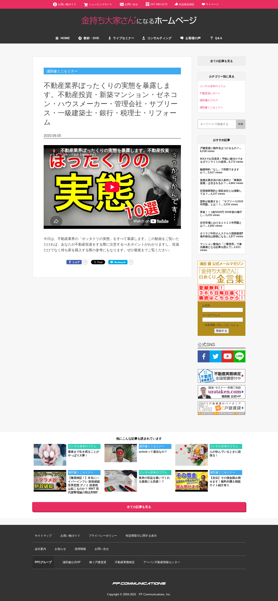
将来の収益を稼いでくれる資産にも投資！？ (154, 479)
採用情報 (80, 549)
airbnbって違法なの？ (153, 451)
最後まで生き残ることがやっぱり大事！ (83, 453)
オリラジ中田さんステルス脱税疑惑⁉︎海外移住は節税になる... (221, 235)
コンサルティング (159, 38)
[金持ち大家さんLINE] (239, 360)
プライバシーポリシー (103, 535)
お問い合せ (131, 4)
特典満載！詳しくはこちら (220, 324)
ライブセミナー (123, 38)
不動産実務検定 (125, 562)
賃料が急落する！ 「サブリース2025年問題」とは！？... (221, 203)
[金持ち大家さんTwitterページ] (216, 360)
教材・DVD (91, 38)
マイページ (212, 4)
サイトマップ (43, 535)
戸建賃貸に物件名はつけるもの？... (220, 148)
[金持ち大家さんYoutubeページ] (227, 360)
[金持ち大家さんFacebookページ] (204, 360)
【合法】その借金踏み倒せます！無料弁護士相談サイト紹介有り (225, 481)
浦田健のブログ (209, 100)
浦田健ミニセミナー (62, 71)
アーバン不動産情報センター (161, 562)
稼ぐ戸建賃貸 (97, 562)
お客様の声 (193, 38)
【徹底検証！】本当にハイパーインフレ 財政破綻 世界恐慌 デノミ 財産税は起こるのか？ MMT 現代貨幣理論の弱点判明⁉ (84, 485)
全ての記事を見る (221, 61)
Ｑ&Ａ (219, 38)
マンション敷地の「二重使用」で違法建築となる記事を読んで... (221, 245)
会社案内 (40, 549)
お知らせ (60, 549)
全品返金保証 (186, 4)
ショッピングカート (100, 4)
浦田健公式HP (72, 562)
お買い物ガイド (67, 4)
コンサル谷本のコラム (213, 86)
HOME (65, 38)
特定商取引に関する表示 (141, 535)
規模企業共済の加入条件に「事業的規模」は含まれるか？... (221, 181)
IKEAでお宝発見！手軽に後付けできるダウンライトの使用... (221, 160)
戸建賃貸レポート (210, 93)
